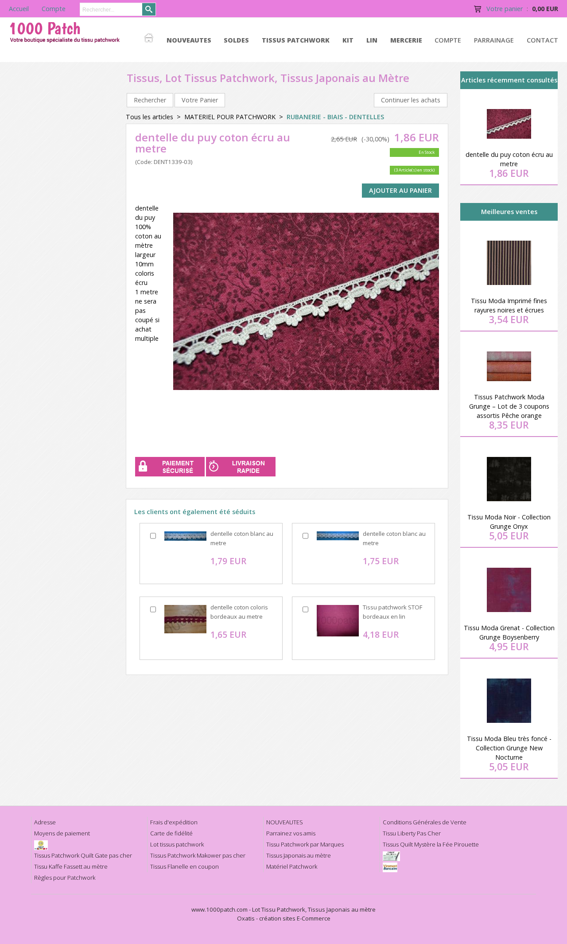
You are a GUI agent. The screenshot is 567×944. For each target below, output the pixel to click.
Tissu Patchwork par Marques (305, 844)
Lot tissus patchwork (177, 844)
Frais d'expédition (174, 822)
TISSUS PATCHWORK (296, 40)
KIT (347, 40)
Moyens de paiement (62, 833)
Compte (448, 40)
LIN (371, 40)
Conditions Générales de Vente (424, 822)
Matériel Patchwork (291, 866)
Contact (542, 40)
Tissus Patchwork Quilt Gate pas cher (83, 855)
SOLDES (236, 40)
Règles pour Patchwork (64, 878)
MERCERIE (406, 40)
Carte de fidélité (171, 833)
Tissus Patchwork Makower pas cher (197, 855)
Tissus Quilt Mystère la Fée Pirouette (431, 844)
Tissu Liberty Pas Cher (412, 833)
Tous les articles (149, 117)
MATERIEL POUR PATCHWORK (230, 117)
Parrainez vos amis (290, 833)
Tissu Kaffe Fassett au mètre (71, 866)
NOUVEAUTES (189, 40)
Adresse (45, 822)
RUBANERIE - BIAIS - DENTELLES (335, 117)
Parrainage (494, 40)
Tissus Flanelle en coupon (184, 866)
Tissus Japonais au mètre (298, 855)
